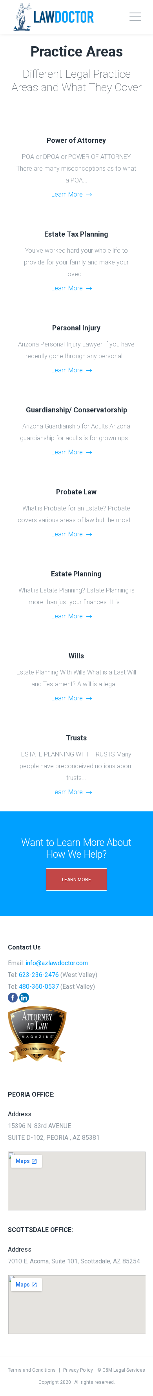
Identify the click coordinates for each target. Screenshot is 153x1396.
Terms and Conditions (32, 1370)
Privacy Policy (78, 1370)
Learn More (67, 194)
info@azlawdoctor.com (57, 963)
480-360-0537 (39, 986)
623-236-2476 (39, 975)
